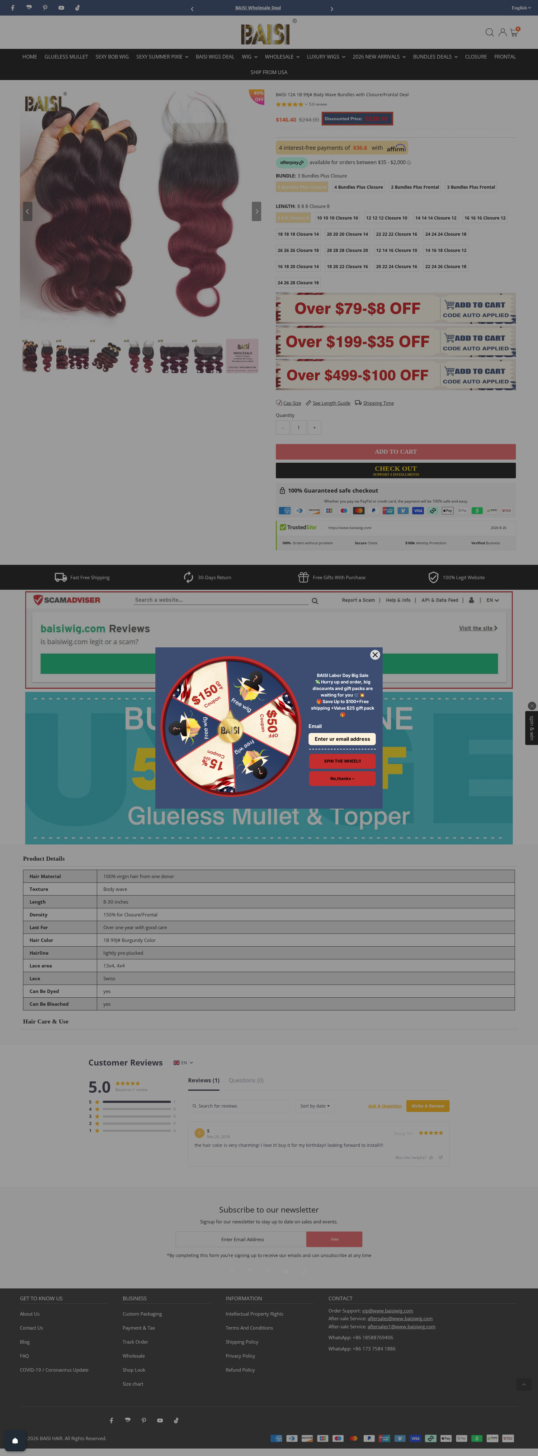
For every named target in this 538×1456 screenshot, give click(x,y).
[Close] (375, 654)
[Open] (15, 1440)
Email (315, 726)
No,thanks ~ (342, 778)
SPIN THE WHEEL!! (342, 761)
